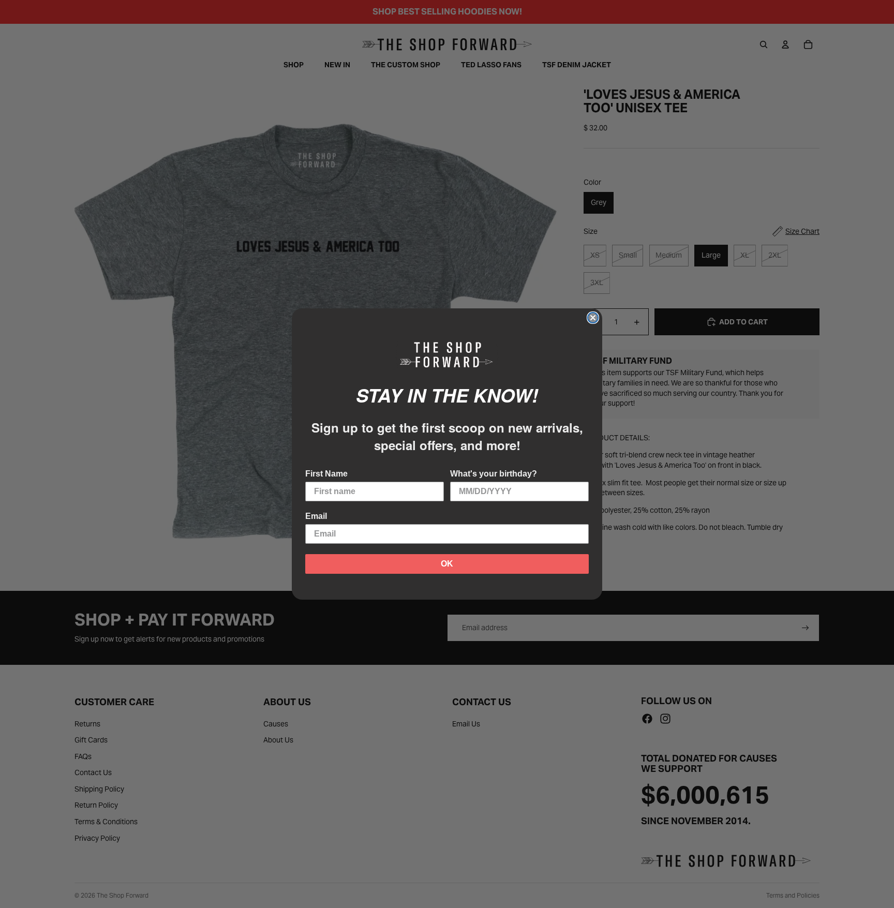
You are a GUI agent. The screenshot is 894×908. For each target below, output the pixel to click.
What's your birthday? (493, 473)
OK (447, 563)
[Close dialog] (593, 317)
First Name (326, 473)
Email (316, 516)
